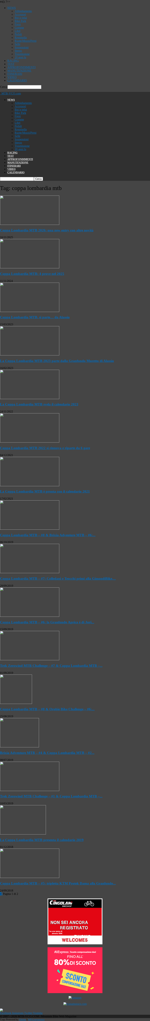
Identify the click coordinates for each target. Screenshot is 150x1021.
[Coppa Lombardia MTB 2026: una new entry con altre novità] (29, 223)
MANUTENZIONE (19, 70)
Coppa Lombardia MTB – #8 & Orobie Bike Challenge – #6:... (47, 709)
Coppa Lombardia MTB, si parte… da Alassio (35, 317)
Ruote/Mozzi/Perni (25, 40)
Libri (17, 30)
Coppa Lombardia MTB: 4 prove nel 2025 (32, 274)
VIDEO (12, 77)
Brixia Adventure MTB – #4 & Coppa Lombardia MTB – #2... (47, 753)
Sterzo (18, 50)
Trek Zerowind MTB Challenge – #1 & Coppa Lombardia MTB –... (51, 796)
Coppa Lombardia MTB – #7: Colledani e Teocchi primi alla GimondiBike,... (58, 578)
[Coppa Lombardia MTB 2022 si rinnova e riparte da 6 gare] (29, 441)
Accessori (20, 14)
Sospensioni (22, 47)
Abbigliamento (23, 11)
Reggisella (21, 37)
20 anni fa (20, 57)
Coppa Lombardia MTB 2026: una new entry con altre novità (46, 230)
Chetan (22, 1019)
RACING (13, 60)
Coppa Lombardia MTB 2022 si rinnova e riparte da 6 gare (45, 448)
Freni (18, 24)
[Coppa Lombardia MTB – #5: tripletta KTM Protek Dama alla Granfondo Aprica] (29, 876)
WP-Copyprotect (36, 1019)
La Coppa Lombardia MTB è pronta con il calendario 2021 (45, 491)
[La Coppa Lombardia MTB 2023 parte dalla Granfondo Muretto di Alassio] (29, 354)
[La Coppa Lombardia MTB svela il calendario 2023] (29, 398)
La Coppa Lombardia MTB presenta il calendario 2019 (42, 840)
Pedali (18, 34)
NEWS (11, 7)
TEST (10, 63)
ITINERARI (14, 73)
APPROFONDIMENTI (21, 67)
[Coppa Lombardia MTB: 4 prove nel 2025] (29, 267)
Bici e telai (21, 17)
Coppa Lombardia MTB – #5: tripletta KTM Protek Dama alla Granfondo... (58, 883)
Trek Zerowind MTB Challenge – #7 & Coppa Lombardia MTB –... (51, 666)
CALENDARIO (17, 80)
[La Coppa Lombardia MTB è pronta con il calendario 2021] (29, 485)
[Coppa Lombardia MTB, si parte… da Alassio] (29, 311)
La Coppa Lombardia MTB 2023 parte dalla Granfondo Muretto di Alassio (57, 361)
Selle (17, 44)
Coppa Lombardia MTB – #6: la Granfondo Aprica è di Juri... (47, 622)
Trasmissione (22, 54)
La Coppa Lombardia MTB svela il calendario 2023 (39, 404)
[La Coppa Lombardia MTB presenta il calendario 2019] (23, 833)
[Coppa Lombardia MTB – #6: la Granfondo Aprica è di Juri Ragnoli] (29, 615)
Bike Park (20, 21)
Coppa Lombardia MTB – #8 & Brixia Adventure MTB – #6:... (47, 535)
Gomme (19, 27)
